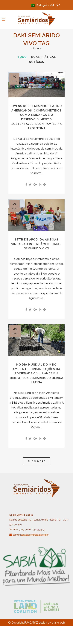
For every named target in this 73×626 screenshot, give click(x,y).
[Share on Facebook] (26, 184)
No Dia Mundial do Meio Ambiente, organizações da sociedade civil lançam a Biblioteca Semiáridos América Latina (36, 373)
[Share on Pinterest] (44, 184)
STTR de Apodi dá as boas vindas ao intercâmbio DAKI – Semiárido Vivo (36, 244)
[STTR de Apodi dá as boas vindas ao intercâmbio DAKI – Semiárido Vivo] (36, 215)
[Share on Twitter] (30, 184)
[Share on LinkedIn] (40, 184)
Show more (36, 461)
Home (35, 48)
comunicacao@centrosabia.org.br (31, 534)
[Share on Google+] (35, 184)
